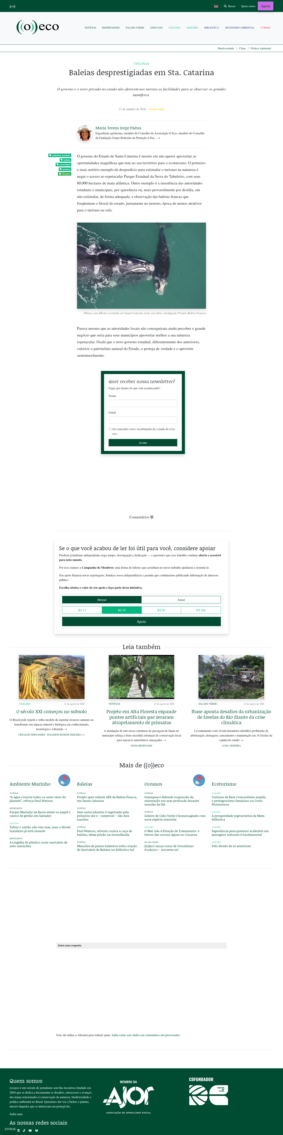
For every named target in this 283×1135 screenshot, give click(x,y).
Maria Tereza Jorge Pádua (118, 127)
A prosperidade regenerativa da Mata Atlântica (238, 817)
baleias (67, 159)
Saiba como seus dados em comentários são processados (146, 1035)
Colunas (174, 27)
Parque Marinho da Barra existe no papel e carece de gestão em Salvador (40, 814)
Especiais (156, 27)
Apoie (265, 5)
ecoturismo (64, 164)
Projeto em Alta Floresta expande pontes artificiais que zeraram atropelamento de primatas (141, 717)
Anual (181, 600)
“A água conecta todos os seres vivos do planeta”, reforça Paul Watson (38, 799)
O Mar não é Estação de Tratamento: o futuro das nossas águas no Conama (171, 833)
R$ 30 (122, 610)
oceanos (66, 169)
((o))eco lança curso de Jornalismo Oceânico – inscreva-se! (169, 848)
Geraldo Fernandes (31, 734)
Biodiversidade (226, 48)
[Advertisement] (242, 470)
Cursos (265, 27)
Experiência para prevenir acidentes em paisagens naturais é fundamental (240, 833)
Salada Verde (135, 27)
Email (112, 412)
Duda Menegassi (141, 745)
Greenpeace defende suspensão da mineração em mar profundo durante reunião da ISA (171, 800)
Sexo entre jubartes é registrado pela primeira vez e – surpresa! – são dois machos (103, 815)
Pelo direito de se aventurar (231, 846)
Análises (192, 27)
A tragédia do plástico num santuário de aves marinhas (38, 844)
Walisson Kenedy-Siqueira (64, 734)
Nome (112, 396)
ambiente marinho (61, 155)
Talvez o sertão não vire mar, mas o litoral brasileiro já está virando (40, 829)
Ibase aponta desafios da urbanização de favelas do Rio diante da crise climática (231, 717)
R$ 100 (200, 610)
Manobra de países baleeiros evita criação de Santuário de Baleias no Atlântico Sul (107, 848)
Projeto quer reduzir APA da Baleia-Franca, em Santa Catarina (107, 799)
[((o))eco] (38, 27)
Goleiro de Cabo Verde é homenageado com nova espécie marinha (175, 817)
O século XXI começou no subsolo (51, 711)
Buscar (231, 6)
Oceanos (66, 173)
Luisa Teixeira (231, 745)
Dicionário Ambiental (240, 27)
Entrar (10, 1129)
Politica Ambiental (261, 48)
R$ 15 (82, 610)
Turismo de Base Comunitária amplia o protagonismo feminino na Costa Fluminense (239, 800)
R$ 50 (161, 610)
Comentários (139, 517)
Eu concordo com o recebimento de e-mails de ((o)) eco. (143, 431)
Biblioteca (211, 27)
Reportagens (111, 27)
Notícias (90, 27)
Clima (242, 48)
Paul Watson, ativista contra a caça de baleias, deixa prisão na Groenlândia (104, 833)
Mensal (101, 600)
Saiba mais (16, 1114)
